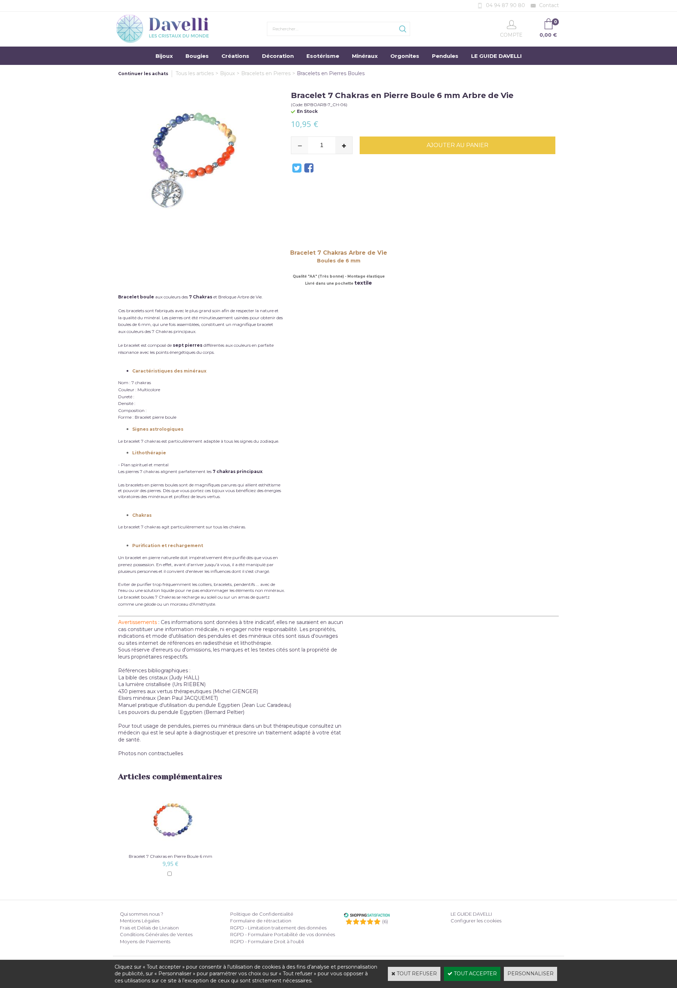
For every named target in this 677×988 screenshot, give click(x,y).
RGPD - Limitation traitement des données (278, 928)
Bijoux (164, 56)
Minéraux (365, 56)
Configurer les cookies (476, 920)
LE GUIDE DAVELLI (496, 56)
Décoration (278, 56)
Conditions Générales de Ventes (156, 934)
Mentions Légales (139, 920)
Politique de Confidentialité (261, 914)
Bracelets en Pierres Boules (331, 73)
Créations (235, 56)
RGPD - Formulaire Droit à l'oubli (267, 941)
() (385, 921)
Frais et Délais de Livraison (149, 928)
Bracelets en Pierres (266, 73)
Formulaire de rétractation (260, 920)
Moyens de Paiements (145, 941)
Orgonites (404, 56)
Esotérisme (322, 56)
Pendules (445, 56)
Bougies (197, 56)
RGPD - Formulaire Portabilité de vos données (282, 934)
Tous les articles (195, 73)
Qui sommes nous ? (141, 914)
